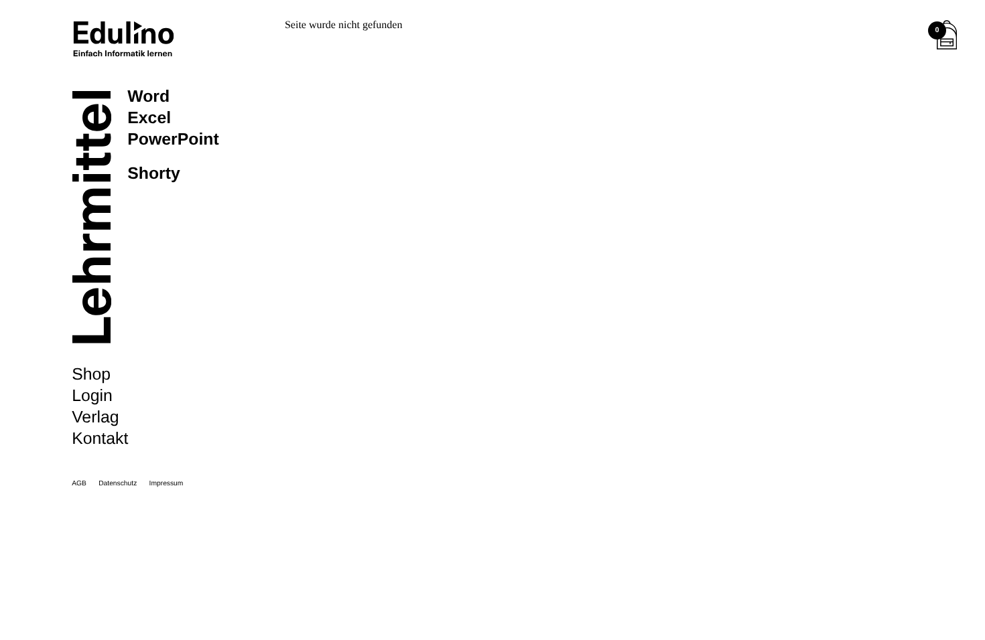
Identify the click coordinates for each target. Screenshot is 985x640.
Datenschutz (117, 483)
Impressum (166, 483)
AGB (79, 483)
